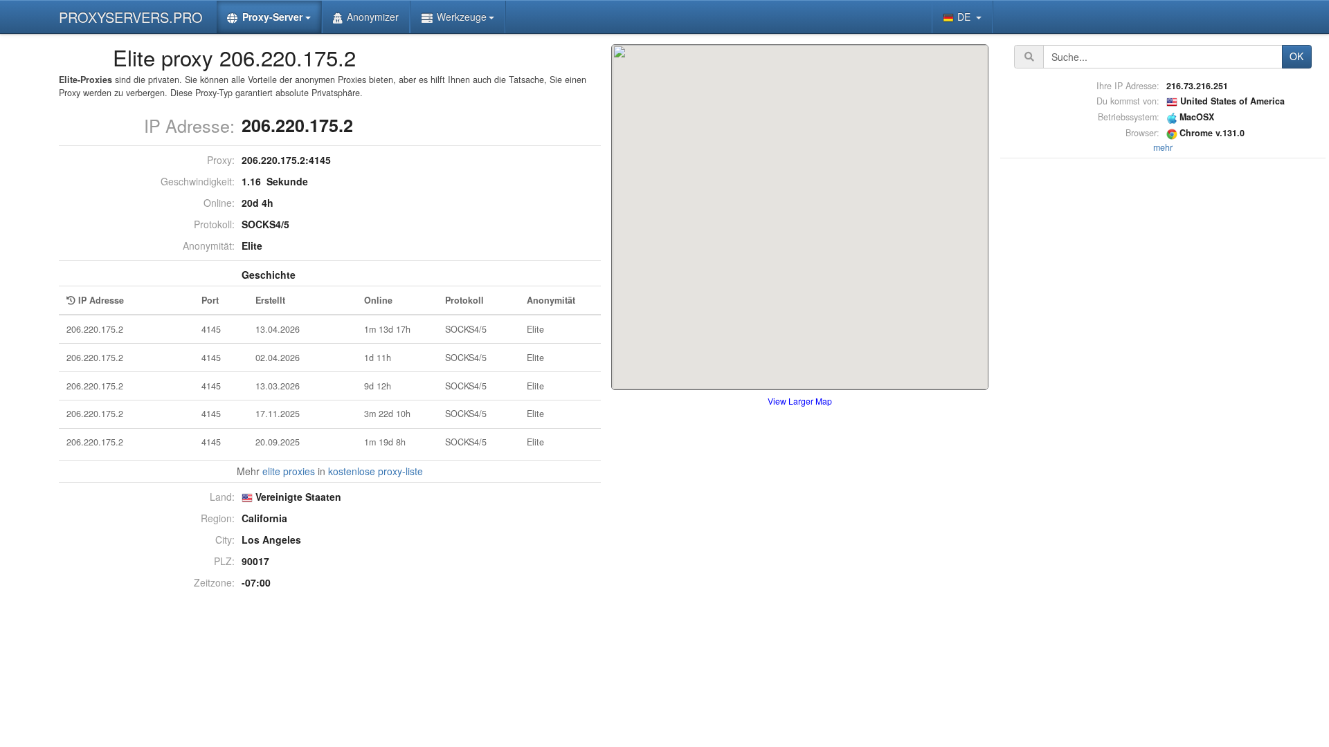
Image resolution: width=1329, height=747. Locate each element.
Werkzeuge (462, 17)
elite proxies (288, 471)
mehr (1163, 147)
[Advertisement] (1163, 369)
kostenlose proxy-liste (375, 471)
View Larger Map (800, 401)
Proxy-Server (272, 17)
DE (965, 17)
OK (1296, 56)
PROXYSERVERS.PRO (131, 17)
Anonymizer (373, 17)
